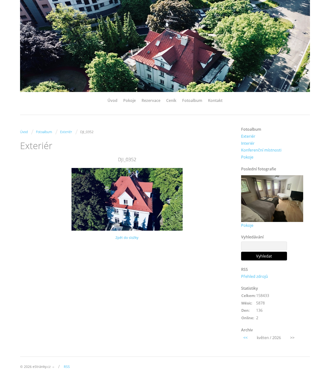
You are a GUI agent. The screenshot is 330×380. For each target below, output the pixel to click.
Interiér (248, 143)
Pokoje (129, 100)
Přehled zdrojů (254, 276)
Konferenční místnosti (261, 150)
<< (245, 337)
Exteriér (66, 131)
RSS (67, 366)
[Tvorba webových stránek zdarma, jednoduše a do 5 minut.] (53, 367)
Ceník (171, 100)
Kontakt (215, 100)
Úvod (112, 100)
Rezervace (151, 100)
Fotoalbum (192, 100)
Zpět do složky (126, 237)
